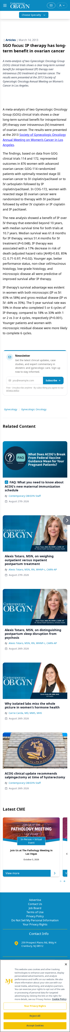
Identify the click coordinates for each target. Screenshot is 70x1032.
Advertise (35, 900)
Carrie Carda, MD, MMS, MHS (25, 713)
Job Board (35, 908)
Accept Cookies (35, 1025)
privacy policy (12, 390)
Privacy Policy (35, 916)
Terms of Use (35, 912)
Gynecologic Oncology (33, 409)
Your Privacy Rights (35, 924)
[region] (35, 996)
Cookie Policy (59, 999)
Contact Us (35, 904)
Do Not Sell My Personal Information (35, 920)
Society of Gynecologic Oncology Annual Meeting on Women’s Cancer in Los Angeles (34, 140)
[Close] (66, 964)
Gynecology (10, 409)
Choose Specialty (31, 14)
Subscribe (51, 380)
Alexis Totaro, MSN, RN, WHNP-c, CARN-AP (33, 569)
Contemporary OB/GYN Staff (25, 495)
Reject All (35, 1015)
